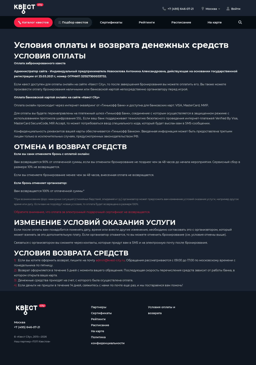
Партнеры (98, 307)
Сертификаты (111, 22)
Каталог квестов (35, 22)
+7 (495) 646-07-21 (27, 327)
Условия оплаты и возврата (161, 310)
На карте (215, 22)
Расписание (181, 22)
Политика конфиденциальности (108, 340)
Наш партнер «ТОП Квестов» (32, 341)
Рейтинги (147, 22)
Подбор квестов (75, 22)
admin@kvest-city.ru (110, 260)
